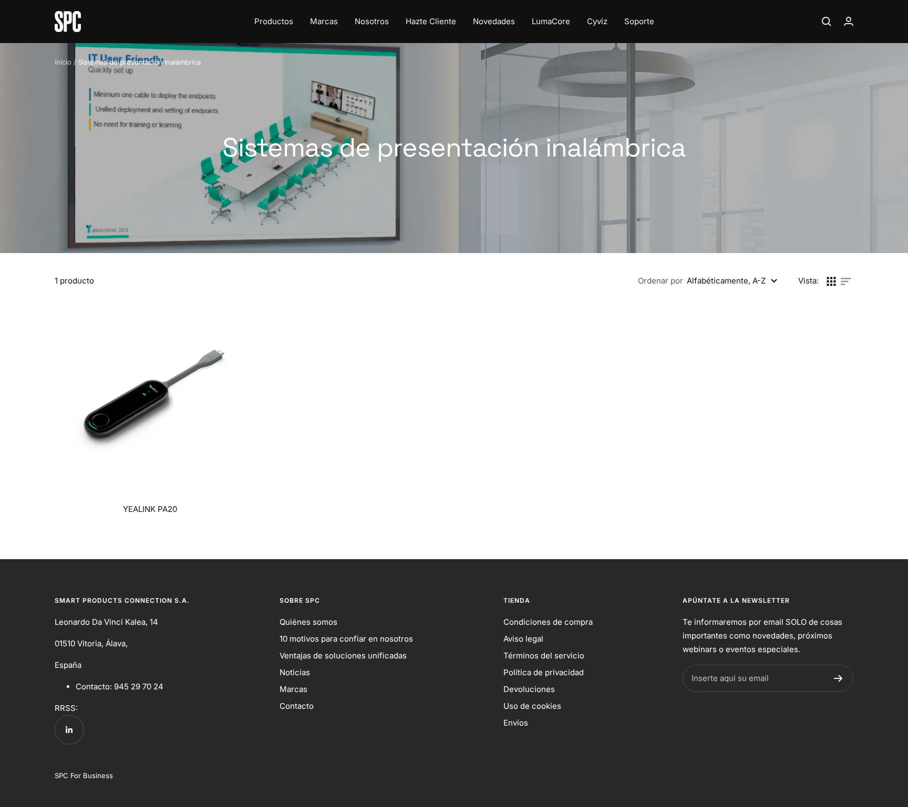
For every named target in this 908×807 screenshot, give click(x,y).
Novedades (494, 21)
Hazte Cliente (431, 21)
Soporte (639, 21)
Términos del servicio (543, 656)
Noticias (295, 672)
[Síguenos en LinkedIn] (69, 729)
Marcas (324, 21)
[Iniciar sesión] (848, 21)
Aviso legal (523, 639)
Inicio (63, 62)
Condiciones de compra (548, 622)
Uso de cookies (532, 706)
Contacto (297, 706)
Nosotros (372, 21)
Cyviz (597, 21)
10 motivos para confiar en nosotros (346, 639)
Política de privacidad (543, 672)
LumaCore (551, 21)
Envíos (515, 723)
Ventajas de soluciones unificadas (343, 656)
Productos (273, 21)
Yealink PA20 (150, 509)
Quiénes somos (308, 622)
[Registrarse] (838, 678)
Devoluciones (529, 689)
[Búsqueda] (826, 21)
